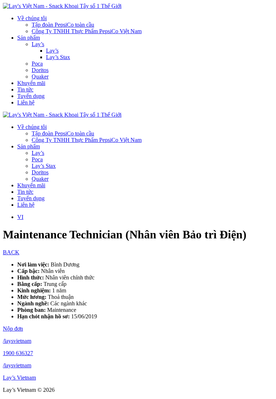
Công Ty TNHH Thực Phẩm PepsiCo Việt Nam (87, 31)
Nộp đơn (13, 329)
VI (20, 217)
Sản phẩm (28, 38)
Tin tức (25, 89)
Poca (37, 63)
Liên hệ (25, 102)
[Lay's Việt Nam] (62, 6)
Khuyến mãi (31, 83)
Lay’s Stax (58, 57)
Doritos (40, 70)
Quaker (40, 76)
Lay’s (38, 44)
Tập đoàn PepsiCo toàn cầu (63, 25)
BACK (11, 252)
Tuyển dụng (31, 96)
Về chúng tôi (32, 18)
